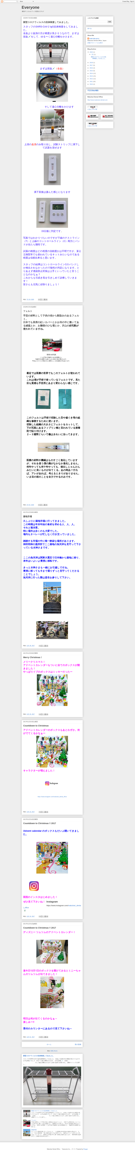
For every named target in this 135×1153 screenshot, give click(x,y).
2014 (91, 73)
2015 (91, 70)
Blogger (85, 1149)
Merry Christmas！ (32, 657)
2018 (91, 62)
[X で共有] (43, 300)
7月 (92, 54)
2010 (91, 84)
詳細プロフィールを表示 (95, 43)
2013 (91, 76)
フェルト (28, 311)
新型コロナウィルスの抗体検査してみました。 (46, 22)
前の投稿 (78, 1044)
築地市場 (27, 516)
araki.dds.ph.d (94, 38)
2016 (91, 68)
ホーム (49, 1044)
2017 (91, 65)
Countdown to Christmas (36, 725)
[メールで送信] (39, 300)
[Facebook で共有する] (45, 300)
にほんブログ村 (92, 109)
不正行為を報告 (93, 90)
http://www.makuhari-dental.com (97, 100)
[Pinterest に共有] (47, 300)
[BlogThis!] (41, 300)
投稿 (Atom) (54, 1051)
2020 (91, 52)
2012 (91, 79)
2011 (91, 81)
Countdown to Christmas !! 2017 (39, 823)
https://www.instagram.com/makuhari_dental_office (52, 796)
